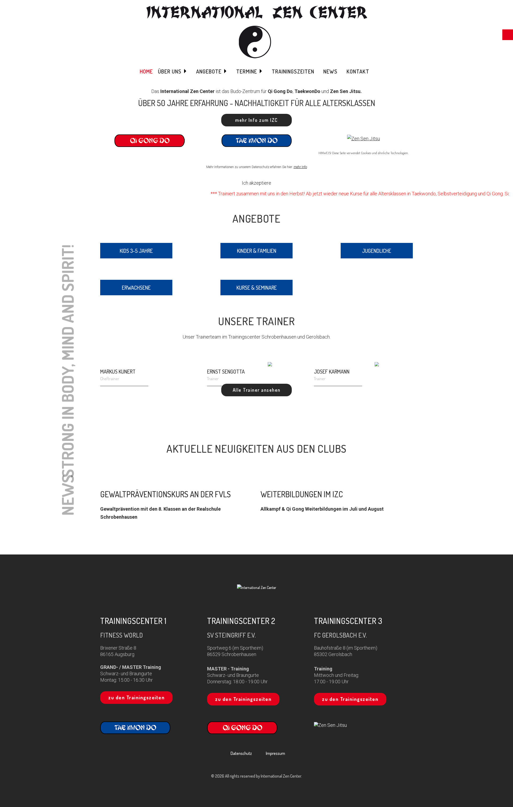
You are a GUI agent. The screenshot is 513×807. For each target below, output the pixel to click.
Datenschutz (241, 753)
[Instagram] (256, 600)
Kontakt (358, 71)
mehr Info (300, 167)
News (330, 71)
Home (146, 71)
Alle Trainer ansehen (257, 390)
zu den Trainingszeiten (136, 697)
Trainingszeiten (293, 71)
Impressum (275, 753)
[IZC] (256, 32)
